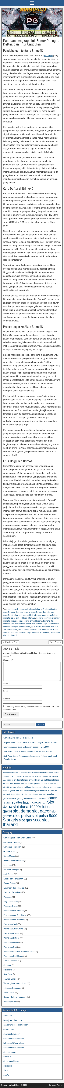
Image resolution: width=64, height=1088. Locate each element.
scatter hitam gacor (26, 802)
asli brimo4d (13, 609)
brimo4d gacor (9, 612)
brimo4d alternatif (36, 609)
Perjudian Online (10, 906)
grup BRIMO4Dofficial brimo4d (44, 627)
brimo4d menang (10, 621)
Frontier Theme (56, 1085)
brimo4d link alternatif (12, 615)
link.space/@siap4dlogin (13, 1043)
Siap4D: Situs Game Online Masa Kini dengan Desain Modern (30, 742)
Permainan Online (11, 942)
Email (6, 691)
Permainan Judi (10, 924)
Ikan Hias (7, 865)
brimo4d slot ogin (10, 627)
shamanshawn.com (11, 1034)
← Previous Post (10, 642)
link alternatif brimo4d (27, 629)
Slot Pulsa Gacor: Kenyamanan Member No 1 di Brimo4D (28, 751)
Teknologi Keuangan (12, 988)
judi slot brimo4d (10, 629)
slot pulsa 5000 (44, 816)
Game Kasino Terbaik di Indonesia (18, 738)
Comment (8, 660)
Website (6, 699)
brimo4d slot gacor (23, 624)
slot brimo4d (12, 635)
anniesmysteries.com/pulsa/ (15, 1025)
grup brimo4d (24, 627)
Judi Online (8, 874)
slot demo (22, 811)
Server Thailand (10, 961)
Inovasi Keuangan (11, 870)
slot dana (7, 965)
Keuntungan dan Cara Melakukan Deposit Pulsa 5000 (26, 747)
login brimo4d (33, 632)
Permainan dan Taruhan (13, 920)
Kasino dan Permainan (13, 879)
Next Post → (55, 642)
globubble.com (9, 1052)
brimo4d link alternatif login (34, 615)
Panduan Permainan (12, 892)
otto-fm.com (8, 1029)
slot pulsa (22, 815)
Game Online (9, 856)
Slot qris (10, 820)
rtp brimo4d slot (39, 798)
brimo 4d (24, 609)
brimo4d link (48, 612)
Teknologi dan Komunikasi (14, 983)
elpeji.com (7, 1016)
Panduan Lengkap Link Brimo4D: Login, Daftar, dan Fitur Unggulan (31, 42)
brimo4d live (52, 615)
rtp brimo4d (44, 632)
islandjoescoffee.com (12, 1020)
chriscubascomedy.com (13, 1038)
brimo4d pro (24, 621)
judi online (48, 55)
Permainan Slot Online (13, 956)
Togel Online (8, 992)
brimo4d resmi (36, 621)
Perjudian (7, 897)
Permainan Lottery (11, 938)
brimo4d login (9, 618)
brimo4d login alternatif (25, 618)
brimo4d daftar (51, 609)
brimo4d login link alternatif (48, 618)
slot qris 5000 (30, 820)
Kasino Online (9, 883)
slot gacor (41, 811)
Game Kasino (9, 851)
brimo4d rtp (48, 621)
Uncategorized (9, 1001)
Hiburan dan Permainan (13, 860)
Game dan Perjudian (12, 847)
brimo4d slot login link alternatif (45, 624)
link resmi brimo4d (16, 794)
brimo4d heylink (23, 612)
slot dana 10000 (26, 807)
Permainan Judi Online (13, 929)
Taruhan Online (9, 979)
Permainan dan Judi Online (15, 915)
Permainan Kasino (11, 933)
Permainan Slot (10, 947)
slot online (7, 970)
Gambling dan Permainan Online (17, 838)
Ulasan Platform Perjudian (14, 997)
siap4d (44, 803)
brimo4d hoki (36, 612)
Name (6, 684)
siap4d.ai (7, 1057)
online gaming (17, 798)
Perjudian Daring (10, 901)
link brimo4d (43, 629)
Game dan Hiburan (11, 842)
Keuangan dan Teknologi (14, 888)
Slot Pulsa (7, 974)
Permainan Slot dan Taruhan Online (18, 951)
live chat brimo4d (18, 632)
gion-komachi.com (11, 1061)
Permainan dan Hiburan (13, 910)
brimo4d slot (8, 624)
